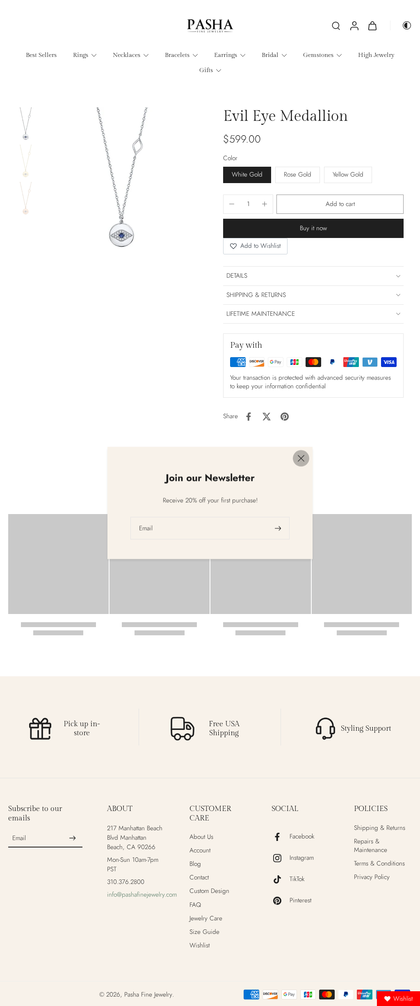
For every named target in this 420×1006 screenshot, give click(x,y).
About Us (201, 837)
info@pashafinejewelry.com (142, 894)
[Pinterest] (281, 901)
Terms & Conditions (379, 863)
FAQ (195, 905)
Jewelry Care (205, 918)
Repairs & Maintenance (370, 845)
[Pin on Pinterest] (285, 417)
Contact (199, 877)
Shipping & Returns (379, 828)
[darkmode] (401, 25)
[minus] (232, 204)
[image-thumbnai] (25, 124)
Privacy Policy (372, 877)
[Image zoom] (121, 182)
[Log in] (354, 25)
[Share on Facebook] (249, 417)
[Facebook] (281, 837)
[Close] (301, 458)
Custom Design (209, 891)
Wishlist (199, 945)
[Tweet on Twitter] (267, 417)
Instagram (302, 858)
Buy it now (313, 228)
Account (199, 850)
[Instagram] (281, 858)
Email (19, 838)
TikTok (297, 879)
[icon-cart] (372, 25)
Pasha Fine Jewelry (148, 994)
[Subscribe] (72, 838)
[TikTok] (281, 879)
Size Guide (204, 932)
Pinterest (300, 900)
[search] (336, 25)
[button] (340, 204)
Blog (195, 864)
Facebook (302, 836)
